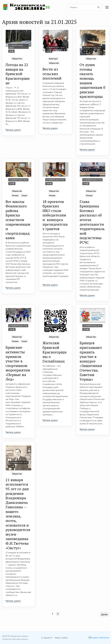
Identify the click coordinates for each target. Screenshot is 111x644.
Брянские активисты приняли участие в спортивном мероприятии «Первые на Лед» (18, 363)
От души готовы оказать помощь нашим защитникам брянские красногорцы (92, 80)
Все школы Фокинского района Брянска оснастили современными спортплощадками (18, 219)
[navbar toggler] (107, 7)
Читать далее (13, 129)
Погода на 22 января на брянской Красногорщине (18, 73)
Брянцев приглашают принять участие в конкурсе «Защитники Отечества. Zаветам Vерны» (91, 361)
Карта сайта (61, 637)
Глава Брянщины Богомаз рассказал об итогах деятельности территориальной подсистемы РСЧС (92, 222)
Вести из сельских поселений (52, 74)
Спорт (24, 195)
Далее (104, 614)
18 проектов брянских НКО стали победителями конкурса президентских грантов (55, 215)
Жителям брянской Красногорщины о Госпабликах (55, 351)
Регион (15, 195)
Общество (17, 58)
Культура (53, 58)
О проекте (47, 637)
